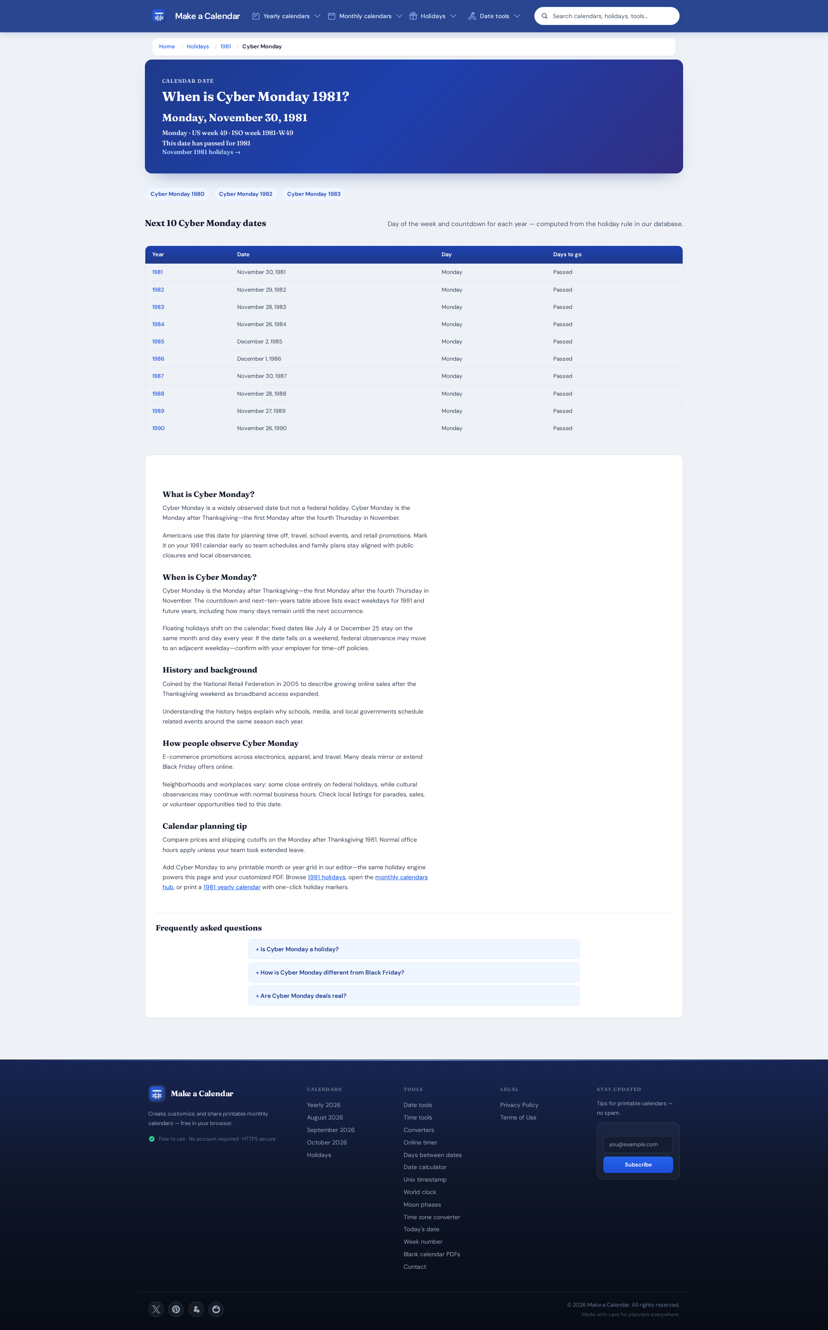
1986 (158, 358)
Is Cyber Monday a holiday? (299, 949)
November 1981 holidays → (201, 152)
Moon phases (422, 1204)
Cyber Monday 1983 (314, 194)
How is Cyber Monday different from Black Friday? (332, 972)
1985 (158, 341)
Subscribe (638, 1164)
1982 (158, 289)
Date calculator (425, 1167)
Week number (423, 1241)
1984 (158, 324)
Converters (419, 1130)
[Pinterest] (176, 1309)
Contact (415, 1266)
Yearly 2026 (324, 1105)
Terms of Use (518, 1117)
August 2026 (325, 1117)
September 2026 (331, 1130)
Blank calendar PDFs (432, 1254)
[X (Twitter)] (156, 1309)
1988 (158, 393)
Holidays (198, 46)
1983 (158, 307)
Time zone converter (432, 1217)
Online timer (420, 1142)
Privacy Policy (519, 1105)
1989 (158, 411)
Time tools (418, 1117)
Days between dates (433, 1155)
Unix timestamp (425, 1179)
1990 (158, 428)
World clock (420, 1192)
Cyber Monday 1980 (177, 194)
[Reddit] (216, 1309)
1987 (158, 376)
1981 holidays (326, 877)
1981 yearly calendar (232, 887)
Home (167, 46)
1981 (225, 46)
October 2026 (327, 1142)
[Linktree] (196, 1309)
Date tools (418, 1105)
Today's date (421, 1229)
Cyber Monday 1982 (246, 194)
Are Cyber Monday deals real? (303, 996)
